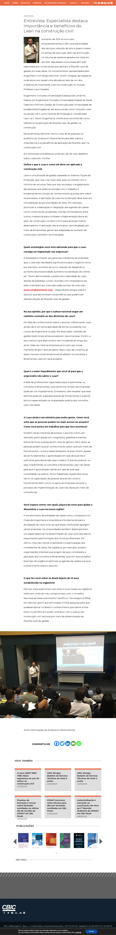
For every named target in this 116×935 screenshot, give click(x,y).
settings (78, 932)
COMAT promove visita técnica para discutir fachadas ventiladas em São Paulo (56, 805)
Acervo (73, 3)
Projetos (25, 3)
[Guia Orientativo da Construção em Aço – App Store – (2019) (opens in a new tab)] (79, 840)
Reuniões (85, 3)
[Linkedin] (67, 743)
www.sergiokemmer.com (38, 290)
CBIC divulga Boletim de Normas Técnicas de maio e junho (57, 777)
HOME (6, 3)
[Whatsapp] (78, 743)
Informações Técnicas (54, 3)
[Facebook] (56, 743)
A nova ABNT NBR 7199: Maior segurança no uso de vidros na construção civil (28, 778)
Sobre (15, 3)
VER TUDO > (21, 860)
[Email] (73, 743)
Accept (91, 931)
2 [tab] (60, 853)
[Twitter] (62, 743)
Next (100, 841)
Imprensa (37, 3)
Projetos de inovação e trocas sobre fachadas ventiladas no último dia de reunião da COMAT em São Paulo (28, 808)
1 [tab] (56, 853)
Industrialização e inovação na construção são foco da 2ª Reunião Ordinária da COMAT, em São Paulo (88, 807)
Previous (14, 841)
